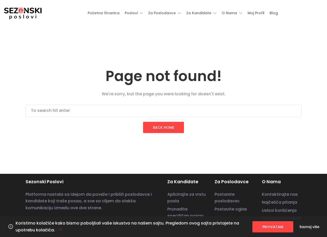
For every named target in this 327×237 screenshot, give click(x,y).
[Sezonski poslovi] (23, 13)
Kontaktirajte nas (280, 194)
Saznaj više (309, 226)
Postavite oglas (231, 209)
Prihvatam (272, 226)
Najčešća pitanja (279, 202)
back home (163, 127)
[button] (134, 13)
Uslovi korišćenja (279, 210)
